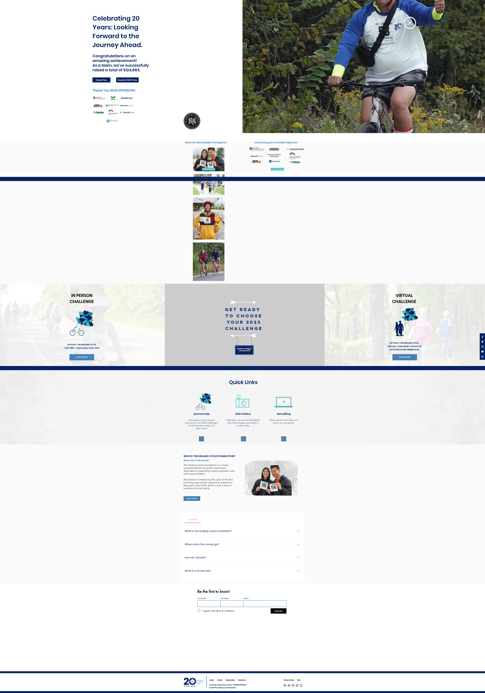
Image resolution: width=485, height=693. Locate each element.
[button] (410, 23)
